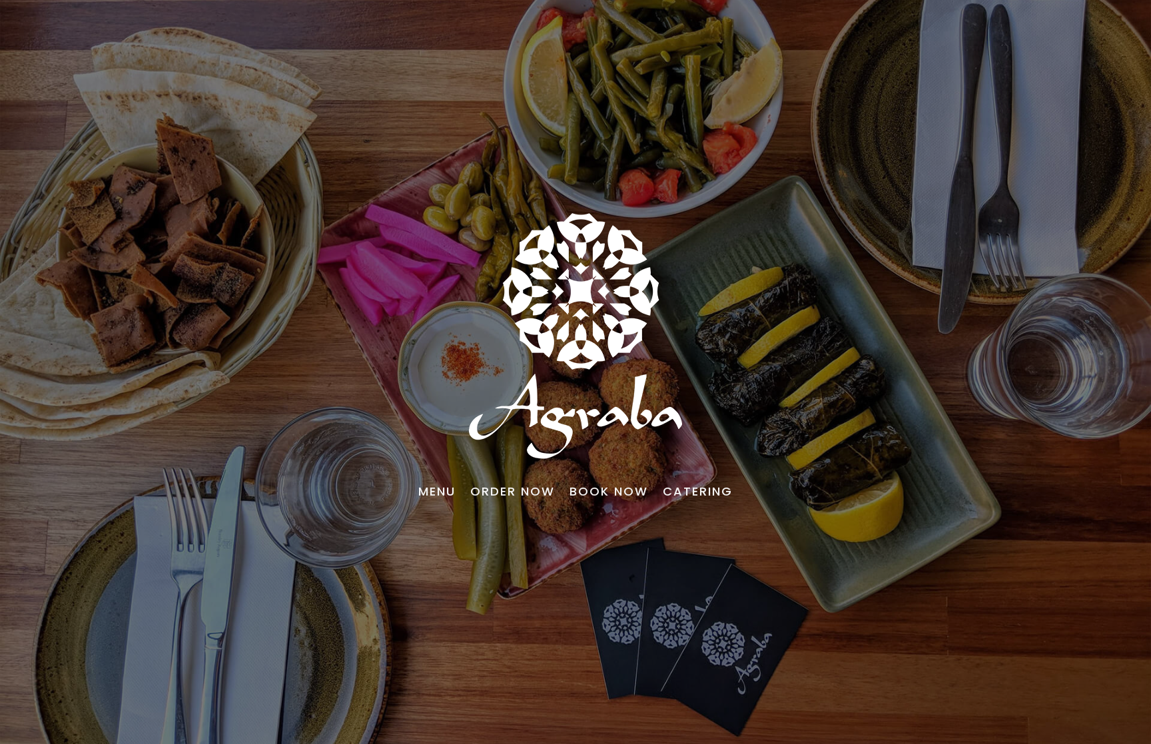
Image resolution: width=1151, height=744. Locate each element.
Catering (698, 493)
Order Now (512, 493)
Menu (437, 493)
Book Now (609, 493)
